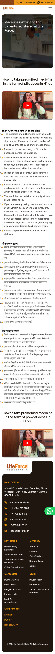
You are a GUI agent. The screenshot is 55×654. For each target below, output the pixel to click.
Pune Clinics (10, 584)
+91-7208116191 (18, 519)
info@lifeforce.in (19, 530)
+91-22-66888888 (20, 502)
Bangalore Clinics (12, 589)
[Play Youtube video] (27, 105)
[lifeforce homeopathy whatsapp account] (49, 511)
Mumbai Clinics (11, 580)
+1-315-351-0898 (18, 525)
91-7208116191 (47, 2)
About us (33, 546)
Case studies (36, 556)
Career (32, 566)
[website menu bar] (50, 8)
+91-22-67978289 (19, 508)
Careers (33, 551)
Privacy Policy (35, 580)
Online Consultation (14, 567)
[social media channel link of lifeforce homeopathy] (15, 638)
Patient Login (10, 594)
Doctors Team (36, 561)
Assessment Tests (13, 554)
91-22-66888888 (27, 2)
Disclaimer (34, 584)
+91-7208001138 (18, 513)
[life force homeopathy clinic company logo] (18, 469)
